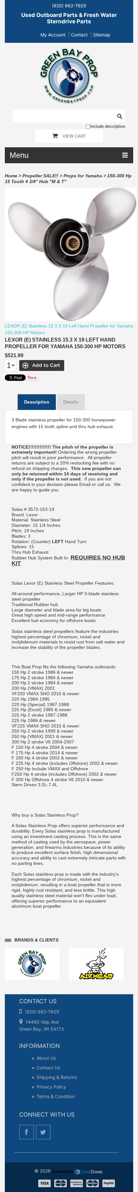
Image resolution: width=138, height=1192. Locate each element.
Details (70, 401)
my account (52, 34)
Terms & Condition (56, 1096)
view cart (74, 136)
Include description (107, 126)
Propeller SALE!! (40, 175)
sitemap (101, 34)
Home (11, 175)
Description (36, 401)
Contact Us (48, 1067)
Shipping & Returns (57, 1077)
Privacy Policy (51, 1086)
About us (46, 1058)
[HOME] (69, 51)
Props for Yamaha (83, 175)
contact (79, 34)
